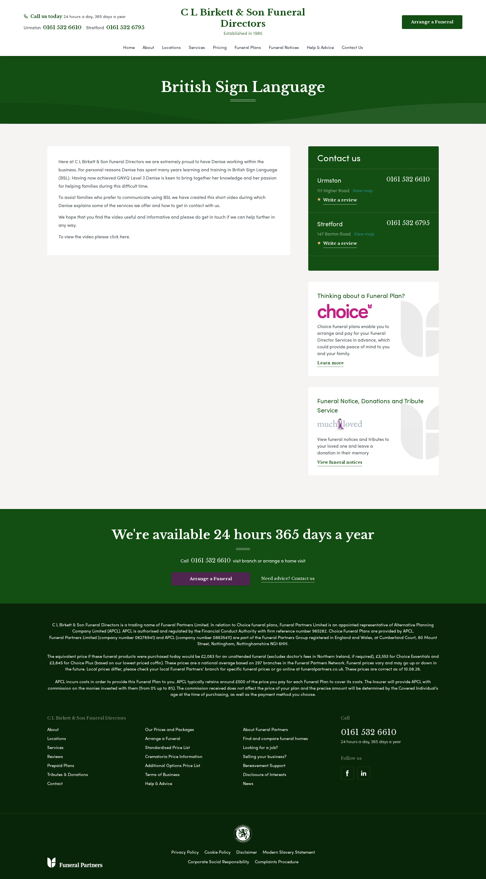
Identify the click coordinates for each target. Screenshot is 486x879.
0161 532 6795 (125, 27)
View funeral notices (339, 462)
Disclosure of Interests (264, 774)
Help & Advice (320, 47)
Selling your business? (264, 756)
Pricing (220, 47)
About (148, 47)
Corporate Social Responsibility (218, 861)
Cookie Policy (217, 852)
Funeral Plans (248, 47)
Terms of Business (162, 774)
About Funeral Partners (265, 729)
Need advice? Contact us (288, 578)
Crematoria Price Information (173, 756)
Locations (171, 47)
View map (363, 190)
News (248, 783)
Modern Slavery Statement (289, 852)
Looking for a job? (260, 747)
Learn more (330, 362)
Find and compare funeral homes (275, 738)
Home (129, 47)
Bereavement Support (264, 765)
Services (197, 47)
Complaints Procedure (276, 861)
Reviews (55, 756)
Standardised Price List (167, 747)
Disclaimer (246, 852)
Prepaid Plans (60, 765)
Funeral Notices (284, 47)
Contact (55, 783)
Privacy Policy (185, 852)
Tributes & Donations (67, 774)
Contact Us (352, 47)
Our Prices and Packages (169, 729)
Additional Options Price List (172, 765)
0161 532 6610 (62, 27)
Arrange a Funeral (211, 578)
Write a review (340, 200)
